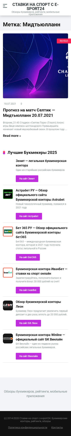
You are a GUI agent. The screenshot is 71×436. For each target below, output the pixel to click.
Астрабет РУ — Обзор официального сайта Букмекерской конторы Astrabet (40, 195)
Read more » (12, 136)
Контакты (57, 427)
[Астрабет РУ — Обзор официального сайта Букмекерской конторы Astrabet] (8, 198)
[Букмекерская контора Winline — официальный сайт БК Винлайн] (8, 342)
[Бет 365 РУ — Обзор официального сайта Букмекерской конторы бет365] (8, 235)
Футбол (64, 41)
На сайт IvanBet (27, 290)
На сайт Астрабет (28, 216)
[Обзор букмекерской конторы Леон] (8, 309)
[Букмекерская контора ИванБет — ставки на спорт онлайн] (8, 276)
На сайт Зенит (27, 178)
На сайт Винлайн (28, 356)
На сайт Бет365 (27, 257)
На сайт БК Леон (28, 323)
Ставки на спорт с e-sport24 (35, 6)
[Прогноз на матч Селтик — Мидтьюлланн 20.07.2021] (35, 65)
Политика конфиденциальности (27, 427)
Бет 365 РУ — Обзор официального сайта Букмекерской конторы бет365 (41, 232)
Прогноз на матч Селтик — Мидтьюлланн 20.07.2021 (29, 113)
